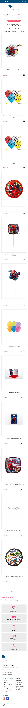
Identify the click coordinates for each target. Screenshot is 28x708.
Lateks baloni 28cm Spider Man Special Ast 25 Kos (14, 162)
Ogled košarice (19, 682)
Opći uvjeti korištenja (9, 690)
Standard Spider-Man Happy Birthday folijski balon (14, 485)
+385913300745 (8, 672)
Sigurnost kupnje (8, 684)
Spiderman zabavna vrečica (14, 438)
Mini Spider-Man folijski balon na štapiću (14, 300)
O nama (6, 680)
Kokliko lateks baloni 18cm (14, 346)
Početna (3, 14)
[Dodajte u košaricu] (21, 305)
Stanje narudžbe (20, 686)
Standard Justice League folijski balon (14, 576)
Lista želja (18, 684)
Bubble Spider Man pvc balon (14, 69)
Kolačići (5, 691)
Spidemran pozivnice (14, 392)
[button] (24, 76)
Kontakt (5, 682)
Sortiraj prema (7, 31)
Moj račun (18, 680)
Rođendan (9, 14)
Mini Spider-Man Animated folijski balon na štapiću (14, 254)
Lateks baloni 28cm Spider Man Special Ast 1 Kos (14, 116)
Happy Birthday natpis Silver (14, 530)
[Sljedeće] (17, 591)
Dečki (15, 14)
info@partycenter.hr (8, 674)
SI (5, 1)
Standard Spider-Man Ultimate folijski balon (14, 208)
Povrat (5, 686)
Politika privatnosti (8, 688)
